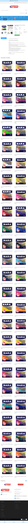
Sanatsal (5, 19)
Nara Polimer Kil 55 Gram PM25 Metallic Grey (7, 267)
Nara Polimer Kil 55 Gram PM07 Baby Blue (6, 121)
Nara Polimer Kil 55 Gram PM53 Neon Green (20, 476)
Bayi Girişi (16, 2)
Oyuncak (12, 19)
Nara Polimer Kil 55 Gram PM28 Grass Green (20, 283)
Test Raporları (16, 504)
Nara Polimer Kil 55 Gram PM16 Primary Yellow (21, 186)
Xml (2, 508)
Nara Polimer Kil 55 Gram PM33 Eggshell (6, 331)
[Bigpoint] (14, 6)
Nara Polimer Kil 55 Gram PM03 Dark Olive (6, 89)
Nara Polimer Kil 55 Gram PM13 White (6, 170)
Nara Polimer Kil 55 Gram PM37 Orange (6, 363)
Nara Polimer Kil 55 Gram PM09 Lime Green (6, 138)
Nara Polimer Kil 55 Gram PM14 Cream (20, 170)
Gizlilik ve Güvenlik (17, 508)
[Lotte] (20, 484)
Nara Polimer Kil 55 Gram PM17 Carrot (6, 202)
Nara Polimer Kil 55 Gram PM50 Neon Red (6, 460)
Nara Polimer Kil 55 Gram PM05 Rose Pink (6, 105)
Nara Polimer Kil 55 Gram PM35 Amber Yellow (7, 347)
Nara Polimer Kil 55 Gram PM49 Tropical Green (21, 444)
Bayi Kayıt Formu (20, 2)
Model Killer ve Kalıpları (9, 21)
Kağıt (2, 19)
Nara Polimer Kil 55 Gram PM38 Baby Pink (20, 363)
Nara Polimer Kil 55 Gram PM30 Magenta (20, 299)
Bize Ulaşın (3, 513)
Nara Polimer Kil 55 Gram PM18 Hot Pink (20, 202)
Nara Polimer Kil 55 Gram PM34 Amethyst (20, 331)
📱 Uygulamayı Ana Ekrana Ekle (14, 0)
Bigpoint (5, 519)
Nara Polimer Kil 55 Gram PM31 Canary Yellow (7, 315)
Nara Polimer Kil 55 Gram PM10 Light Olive (20, 138)
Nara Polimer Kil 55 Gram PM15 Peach (6, 186)
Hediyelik (8, 19)
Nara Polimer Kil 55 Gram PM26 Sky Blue (20, 267)
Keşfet (15, 19)
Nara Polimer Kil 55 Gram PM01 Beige (6, 73)
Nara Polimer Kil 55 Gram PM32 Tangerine (20, 315)
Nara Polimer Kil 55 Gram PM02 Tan (19, 73)
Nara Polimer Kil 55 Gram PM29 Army (6, 299)
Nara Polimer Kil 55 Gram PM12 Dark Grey (20, 154)
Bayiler (2, 512)
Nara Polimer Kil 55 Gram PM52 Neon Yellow (7, 476)
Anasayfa (2, 21)
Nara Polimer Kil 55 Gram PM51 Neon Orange (21, 460)
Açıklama (3, 38)
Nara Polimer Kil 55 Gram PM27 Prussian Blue (7, 283)
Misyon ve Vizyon (3, 516)
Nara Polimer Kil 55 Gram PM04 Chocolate (20, 89)
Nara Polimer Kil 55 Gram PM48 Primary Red (7, 444)
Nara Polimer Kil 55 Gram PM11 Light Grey (6, 154)
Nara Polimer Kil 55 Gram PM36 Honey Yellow (21, 347)
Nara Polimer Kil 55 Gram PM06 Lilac (19, 105)
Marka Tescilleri (17, 505)
